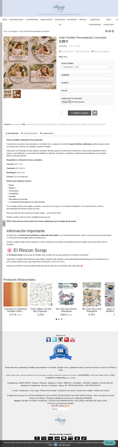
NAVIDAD (86, 383)
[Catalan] (68, 406)
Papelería (95, 383)
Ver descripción (84, 51)
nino (40, 124)
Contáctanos (24, 390)
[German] (57, 406)
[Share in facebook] (106, 31)
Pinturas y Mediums (39, 383)
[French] (54, 406)
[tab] (11, 133)
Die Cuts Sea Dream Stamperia (66, 310)
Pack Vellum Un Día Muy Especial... (41, 310)
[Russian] (64, 406)
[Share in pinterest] (112, 31)
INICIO (5, 20)
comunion (30, 124)
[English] (52, 406)
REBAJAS (82, 20)
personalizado (62, 124)
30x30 (8, 375)
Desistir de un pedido (85, 390)
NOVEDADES (72, 20)
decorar (36, 375)
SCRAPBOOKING (32, 20)
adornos (13, 375)
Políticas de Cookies (101, 390)
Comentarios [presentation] (48, 133)
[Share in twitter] (109, 31)
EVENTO (65, 83)
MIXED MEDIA (24, 383)
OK (55, 445)
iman (44, 124)
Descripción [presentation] (12, 133)
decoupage (42, 375)
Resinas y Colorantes (49, 385)
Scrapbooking (12, 383)
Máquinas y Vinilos (55, 383)
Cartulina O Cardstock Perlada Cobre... (15, 310)
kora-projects (73, 375)
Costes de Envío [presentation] (30, 133)
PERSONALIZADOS (17, 20)
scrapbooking (60, 378)
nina (36, 124)
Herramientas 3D (106, 383)
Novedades (16, 124)
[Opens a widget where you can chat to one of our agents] (109, 443)
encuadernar (49, 375)
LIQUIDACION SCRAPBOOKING (95, 20)
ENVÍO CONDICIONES (108, 20)
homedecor (66, 375)
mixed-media (94, 375)
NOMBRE (65, 75)
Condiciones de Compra (66, 390)
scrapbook (50, 378)
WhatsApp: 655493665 (83, 398)
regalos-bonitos (74, 124)
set (68, 378)
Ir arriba (15, 390)
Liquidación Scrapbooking (30, 385)
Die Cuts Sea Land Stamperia (91, 310)
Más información (64, 445)
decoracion (30, 375)
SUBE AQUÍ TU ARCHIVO (71, 98)
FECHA (64, 91)
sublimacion (51, 124)
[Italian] (59, 406)
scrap (112, 375)
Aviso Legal (34, 390)
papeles (106, 375)
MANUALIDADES (47, 20)
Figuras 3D (63, 385)
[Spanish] (66, 406)
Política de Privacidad (48, 390)
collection (23, 375)
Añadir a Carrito (80, 113)
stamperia (72, 378)
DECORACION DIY (60, 20)
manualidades (84, 375)
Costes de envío (67, 51)
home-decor (58, 375)
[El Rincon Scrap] (59, 8)
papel (101, 375)
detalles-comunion (88, 124)
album (18, 375)
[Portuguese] (61, 406)
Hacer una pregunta (101, 51)
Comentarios (101, 124)
